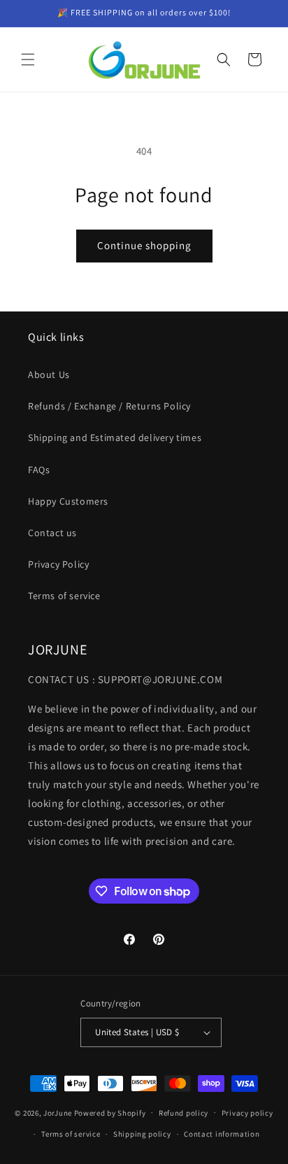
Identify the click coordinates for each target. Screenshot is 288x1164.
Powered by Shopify (110, 1112)
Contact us (52, 532)
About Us (49, 374)
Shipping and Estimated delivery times (114, 437)
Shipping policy (142, 1134)
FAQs (39, 469)
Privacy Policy (58, 564)
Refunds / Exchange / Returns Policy (109, 406)
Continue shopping (144, 245)
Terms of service (64, 595)
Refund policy (183, 1113)
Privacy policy (247, 1113)
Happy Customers (68, 501)
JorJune (57, 1112)
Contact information (221, 1134)
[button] (28, 59)
